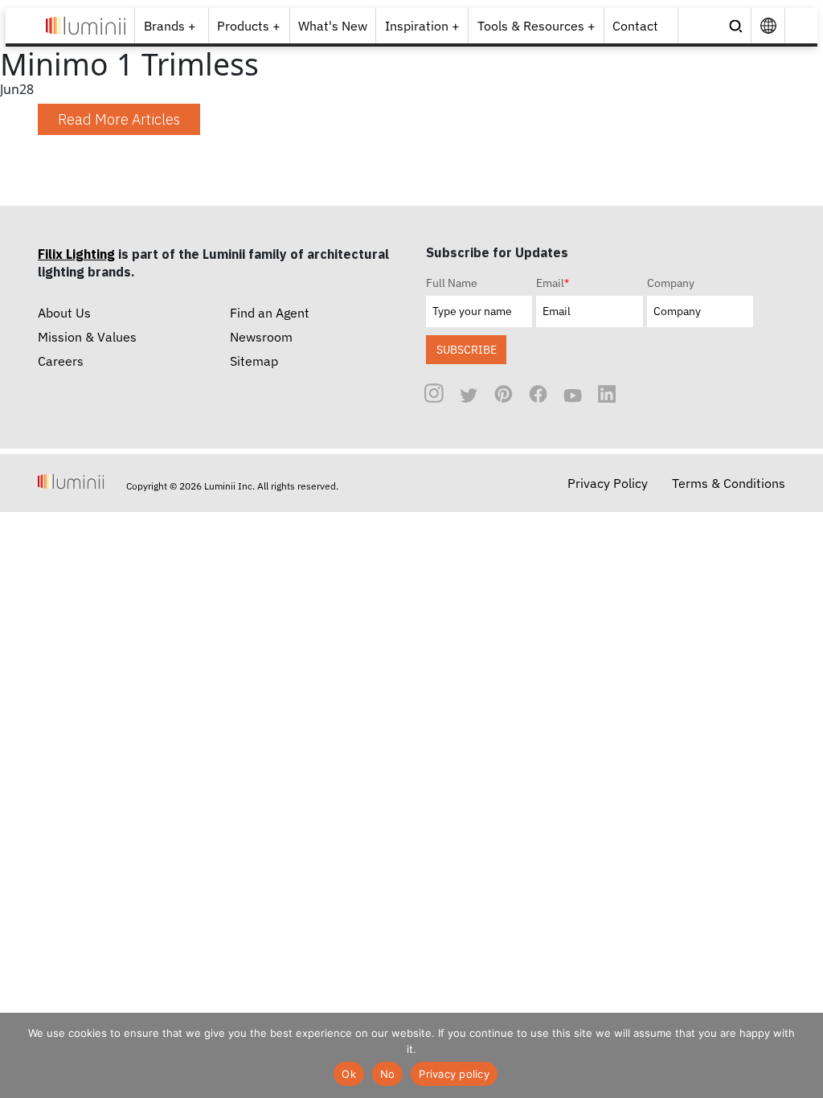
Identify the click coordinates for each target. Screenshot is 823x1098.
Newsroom (261, 337)
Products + (248, 26)
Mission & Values (87, 337)
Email (552, 283)
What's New (332, 26)
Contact (635, 26)
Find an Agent (269, 313)
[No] (803, 1055)
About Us (64, 313)
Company (670, 283)
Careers (61, 361)
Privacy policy (454, 1073)
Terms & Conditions (728, 483)
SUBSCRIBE (466, 349)
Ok (349, 1073)
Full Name (451, 283)
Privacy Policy (607, 483)
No (387, 1073)
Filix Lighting (76, 254)
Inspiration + (422, 26)
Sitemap (254, 361)
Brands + (170, 26)
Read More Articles (119, 119)
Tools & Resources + (536, 26)
